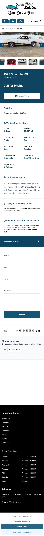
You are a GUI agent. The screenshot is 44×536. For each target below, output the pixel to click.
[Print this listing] (36, 331)
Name (6, 255)
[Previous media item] (2, 45)
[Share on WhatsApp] (27, 331)
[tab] (9, 452)
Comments (7, 291)
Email (6, 267)
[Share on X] (23, 331)
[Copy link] (39, 331)
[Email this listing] (17, 331)
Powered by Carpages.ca (22, 521)
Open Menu (34, 21)
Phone (6, 279)
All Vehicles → (14, 349)
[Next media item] (42, 45)
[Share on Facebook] (20, 331)
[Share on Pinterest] (30, 331)
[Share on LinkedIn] (33, 331)
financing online (26, 208)
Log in (14, 516)
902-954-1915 (15, 502)
